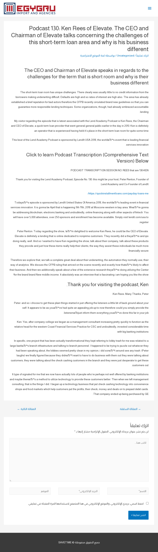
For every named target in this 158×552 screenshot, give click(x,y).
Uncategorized (125, 55)
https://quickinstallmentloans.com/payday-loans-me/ (118, 193)
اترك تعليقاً (142, 55)
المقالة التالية (26, 408)
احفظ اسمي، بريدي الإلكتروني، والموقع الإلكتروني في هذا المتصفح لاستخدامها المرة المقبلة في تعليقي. (86, 503)
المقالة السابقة (130, 408)
